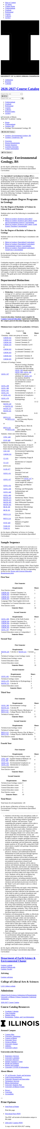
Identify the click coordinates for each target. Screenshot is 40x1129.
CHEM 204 (7, 356)
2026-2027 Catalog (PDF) (14, 1123)
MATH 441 (7, 505)
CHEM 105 (7, 345)
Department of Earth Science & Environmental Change (18, 959)
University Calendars (12, 1058)
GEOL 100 (19, 370)
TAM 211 (6, 528)
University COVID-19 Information (17, 1067)
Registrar (8, 82)
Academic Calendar (11, 1011)
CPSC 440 (7, 437)
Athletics (8, 1046)
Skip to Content (10, 2)
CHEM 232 (7, 454)
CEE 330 (6, 451)
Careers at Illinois (11, 1038)
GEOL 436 (7, 489)
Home (7, 122)
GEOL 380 (5, 388)
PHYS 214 (7, 518)
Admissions (9, 80)
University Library (11, 1048)
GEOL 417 (7, 479)
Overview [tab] (8, 141)
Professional (9, 12)
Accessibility (9, 1094)
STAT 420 (6, 523)
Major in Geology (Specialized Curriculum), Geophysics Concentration (20, 249)
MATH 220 (7, 404)
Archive (8, 18)
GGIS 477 (6, 469)
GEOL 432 (7, 485)
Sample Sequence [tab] (11, 145)
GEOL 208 (19, 372)
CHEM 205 (7, 359)
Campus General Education (11, 319)
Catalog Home (10, 6)
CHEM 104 (7, 342)
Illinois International (12, 1083)
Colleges (8, 16)
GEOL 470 (5, 398)
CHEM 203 (7, 352)
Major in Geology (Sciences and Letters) (18, 219)
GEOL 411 (7, 473)
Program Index (10, 111)
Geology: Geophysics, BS (14, 137)
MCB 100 (6, 507)
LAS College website (8, 986)
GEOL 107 (5, 374)
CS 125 (5, 463)
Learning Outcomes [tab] (11, 147)
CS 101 (5, 458)
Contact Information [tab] (12, 149)
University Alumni (11, 1044)
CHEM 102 (7, 338)
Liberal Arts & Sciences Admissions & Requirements (18, 995)
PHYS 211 (7, 417)
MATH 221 (9, 406)
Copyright (8, 1092)
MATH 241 (7, 411)
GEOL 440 (7, 492)
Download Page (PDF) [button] (13, 1114)
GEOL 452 (7, 395)
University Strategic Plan (13, 1085)
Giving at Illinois (10, 1042)
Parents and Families (12, 1065)
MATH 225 (7, 498)
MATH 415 (7, 500)
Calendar (8, 83)
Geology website (6, 965)
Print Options (7, 153)
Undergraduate (10, 8)
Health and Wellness (12, 1063)
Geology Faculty (6, 969)
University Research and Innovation (17, 1079)
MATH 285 (7, 502)
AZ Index (8, 4)
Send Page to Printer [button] (12, 1106)
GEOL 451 (5, 393)
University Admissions (12, 1036)
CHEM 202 (7, 349)
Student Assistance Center (14, 1061)
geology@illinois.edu (8, 967)
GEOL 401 (5, 390)
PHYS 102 (11, 429)
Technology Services (12, 1081)
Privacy (7, 1090)
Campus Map (9, 1034)
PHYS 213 (7, 514)
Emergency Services (12, 1056)
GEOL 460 (7, 495)
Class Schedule (10, 1013)
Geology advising (7, 977)
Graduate (8, 10)
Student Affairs (10, 1015)
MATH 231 (7, 408)
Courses (8, 14)
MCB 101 (6, 510)
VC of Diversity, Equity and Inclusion (18, 1075)
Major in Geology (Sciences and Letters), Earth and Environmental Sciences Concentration (21, 221)
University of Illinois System (14, 1087)
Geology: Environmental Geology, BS (18, 135)
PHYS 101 (7, 428)
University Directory (12, 1060)
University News (11, 1040)
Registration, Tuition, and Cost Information (19, 1017)
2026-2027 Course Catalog (20, 89)
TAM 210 (6, 526)
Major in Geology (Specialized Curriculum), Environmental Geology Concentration (20, 245)
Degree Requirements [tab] (12, 143)
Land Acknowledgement (13, 1077)
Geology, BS (9, 126)
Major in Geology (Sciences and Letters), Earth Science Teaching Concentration (21, 225)
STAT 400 (6, 440)
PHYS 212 (11, 419)
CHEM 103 (7, 340)
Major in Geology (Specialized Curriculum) (19, 242)
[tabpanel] (20, 208)
